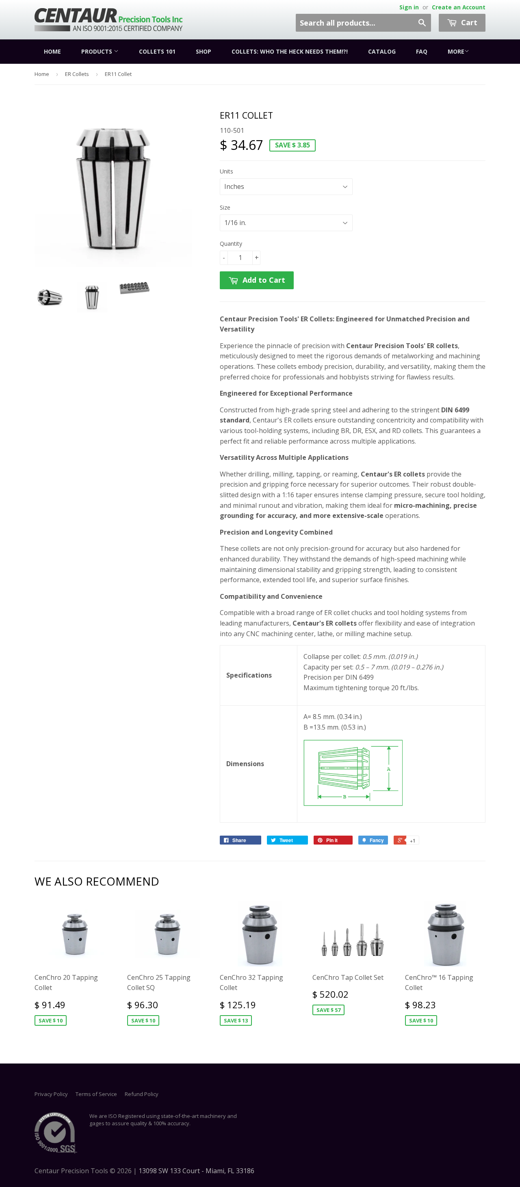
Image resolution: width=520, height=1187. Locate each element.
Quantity (231, 243)
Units (226, 171)
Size (225, 207)
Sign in (409, 7)
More (456, 51)
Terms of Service (96, 1094)
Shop (203, 51)
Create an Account (458, 7)
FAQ (421, 51)
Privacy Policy (51, 1094)
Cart (468, 22)
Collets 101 (157, 51)
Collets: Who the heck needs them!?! (290, 51)
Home (52, 51)
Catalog (382, 51)
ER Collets (77, 74)
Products (97, 51)
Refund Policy (141, 1094)
